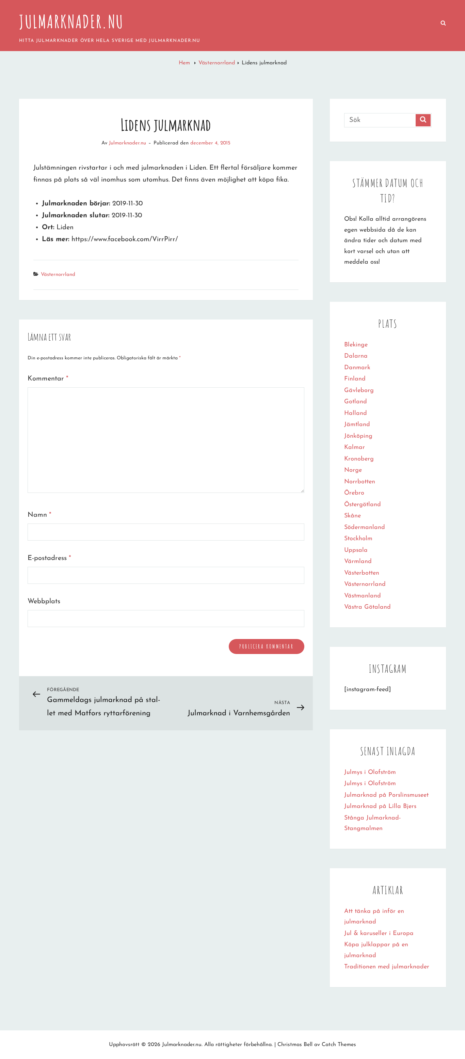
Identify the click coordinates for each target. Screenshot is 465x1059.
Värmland (358, 562)
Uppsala (356, 550)
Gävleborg (359, 391)
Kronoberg (359, 459)
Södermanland (364, 528)
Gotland (355, 402)
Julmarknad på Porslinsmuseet (386, 795)
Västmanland (362, 596)
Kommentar (48, 378)
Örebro (354, 493)
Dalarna (356, 356)
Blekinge (356, 345)
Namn (39, 515)
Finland (355, 379)
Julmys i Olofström (370, 772)
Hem (185, 63)
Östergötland (362, 505)
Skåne (352, 516)
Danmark (357, 368)
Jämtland (357, 425)
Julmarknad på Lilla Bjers (380, 807)
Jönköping (358, 436)
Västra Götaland (367, 607)
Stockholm (358, 539)
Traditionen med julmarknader (386, 967)
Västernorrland (216, 63)
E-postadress (49, 558)
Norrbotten (359, 482)
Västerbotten (361, 573)
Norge (353, 470)
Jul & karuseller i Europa (379, 934)
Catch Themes (339, 1044)
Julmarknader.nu (71, 21)
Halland (355, 413)
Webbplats (44, 601)
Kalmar (354, 448)
